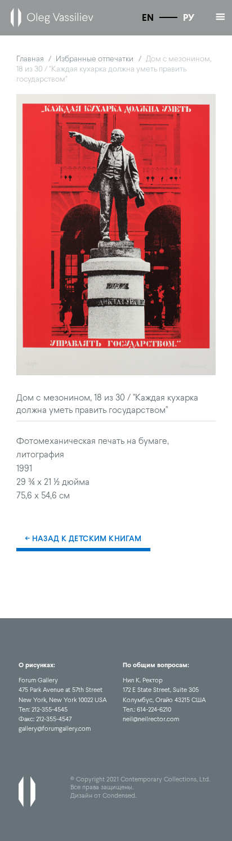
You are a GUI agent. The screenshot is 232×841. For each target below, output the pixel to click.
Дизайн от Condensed (102, 795)
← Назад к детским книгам (83, 538)
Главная (30, 58)
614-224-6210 (154, 709)
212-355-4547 (54, 718)
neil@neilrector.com (151, 718)
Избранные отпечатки (94, 58)
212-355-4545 (50, 709)
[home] (49, 17)
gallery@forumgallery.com (55, 728)
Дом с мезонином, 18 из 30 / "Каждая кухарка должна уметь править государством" (114, 68)
